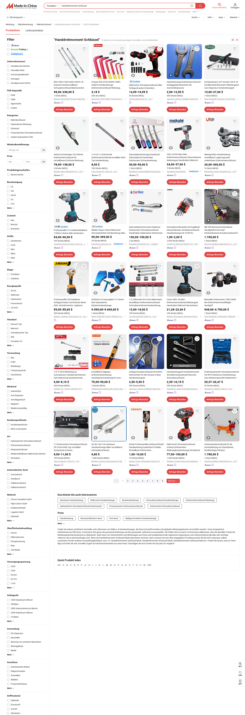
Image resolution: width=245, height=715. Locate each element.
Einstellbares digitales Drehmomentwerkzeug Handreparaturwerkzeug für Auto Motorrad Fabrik (106, 374)
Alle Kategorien (16, 17)
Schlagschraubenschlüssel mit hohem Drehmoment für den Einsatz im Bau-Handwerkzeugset (145, 374)
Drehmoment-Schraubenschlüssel (165, 506)
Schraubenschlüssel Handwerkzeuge (162, 500)
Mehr (60, 523)
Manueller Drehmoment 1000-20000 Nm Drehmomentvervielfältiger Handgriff (220, 302)
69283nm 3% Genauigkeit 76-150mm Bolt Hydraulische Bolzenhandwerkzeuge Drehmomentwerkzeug (107, 302)
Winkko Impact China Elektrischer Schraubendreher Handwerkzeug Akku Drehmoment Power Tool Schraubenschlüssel (108, 231)
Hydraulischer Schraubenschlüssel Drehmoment (81, 506)
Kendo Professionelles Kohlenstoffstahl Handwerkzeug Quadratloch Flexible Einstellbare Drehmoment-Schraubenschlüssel (146, 447)
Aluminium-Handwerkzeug (71, 500)
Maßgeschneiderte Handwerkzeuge (140, 12)
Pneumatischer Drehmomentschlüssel (126, 506)
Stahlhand (172, 12)
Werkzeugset (160, 12)
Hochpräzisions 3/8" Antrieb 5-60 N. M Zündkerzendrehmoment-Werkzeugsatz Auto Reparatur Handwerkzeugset (221, 85)
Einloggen (235, 7)
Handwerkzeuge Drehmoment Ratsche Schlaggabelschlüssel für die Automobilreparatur (184, 85)
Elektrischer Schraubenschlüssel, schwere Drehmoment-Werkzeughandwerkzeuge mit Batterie (183, 447)
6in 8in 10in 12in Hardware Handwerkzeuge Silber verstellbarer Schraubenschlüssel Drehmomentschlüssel (106, 447)
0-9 (59, 565)
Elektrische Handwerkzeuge (102, 500)
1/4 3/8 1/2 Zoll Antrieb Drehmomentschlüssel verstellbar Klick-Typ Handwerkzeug (108, 157)
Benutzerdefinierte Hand (105, 12)
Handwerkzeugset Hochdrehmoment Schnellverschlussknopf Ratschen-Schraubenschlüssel (183, 374)
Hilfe (210, 17)
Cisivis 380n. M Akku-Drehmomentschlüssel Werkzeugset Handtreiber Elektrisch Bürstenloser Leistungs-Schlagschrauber (182, 302)
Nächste (172, 480)
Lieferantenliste (34, 30)
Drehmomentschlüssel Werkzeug (200, 500)
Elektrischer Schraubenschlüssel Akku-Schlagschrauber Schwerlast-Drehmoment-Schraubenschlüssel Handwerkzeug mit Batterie (146, 86)
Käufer (195, 17)
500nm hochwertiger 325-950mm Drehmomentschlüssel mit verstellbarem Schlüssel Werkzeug (68, 157)
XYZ (149, 565)
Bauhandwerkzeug (130, 500)
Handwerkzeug (88, 12)
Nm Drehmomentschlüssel (70, 12)
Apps (220, 17)
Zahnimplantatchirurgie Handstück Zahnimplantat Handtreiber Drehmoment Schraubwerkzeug (144, 157)
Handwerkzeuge (184, 12)
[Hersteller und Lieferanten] (21, 6)
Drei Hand (120, 12)
